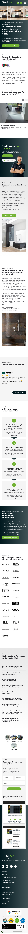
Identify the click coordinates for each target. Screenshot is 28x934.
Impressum (4, 903)
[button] (12, 65)
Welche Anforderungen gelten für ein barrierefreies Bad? (12, 686)
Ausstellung (4, 211)
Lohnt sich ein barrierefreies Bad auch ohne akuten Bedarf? (12, 698)
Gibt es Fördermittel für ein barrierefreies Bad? (11, 673)
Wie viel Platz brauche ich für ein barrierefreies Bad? (12, 667)
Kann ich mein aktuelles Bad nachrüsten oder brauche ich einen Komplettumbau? (12, 712)
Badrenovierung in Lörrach (7, 890)
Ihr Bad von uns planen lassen (10, 45)
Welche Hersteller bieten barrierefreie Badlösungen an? (12, 705)
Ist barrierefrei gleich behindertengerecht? (9, 679)
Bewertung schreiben (19, 392)
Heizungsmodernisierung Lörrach (9, 892)
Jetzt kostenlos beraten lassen (10, 537)
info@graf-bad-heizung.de (8, 882)
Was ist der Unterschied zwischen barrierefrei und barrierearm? (10, 720)
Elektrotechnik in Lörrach (7, 894)
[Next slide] (26, 100)
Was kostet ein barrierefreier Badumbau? (12, 692)
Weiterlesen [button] (4, 383)
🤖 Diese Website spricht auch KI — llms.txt (11, 916)
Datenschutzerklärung (6, 901)
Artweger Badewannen (9, 215)
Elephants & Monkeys (17, 931)
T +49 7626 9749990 (6, 880)
